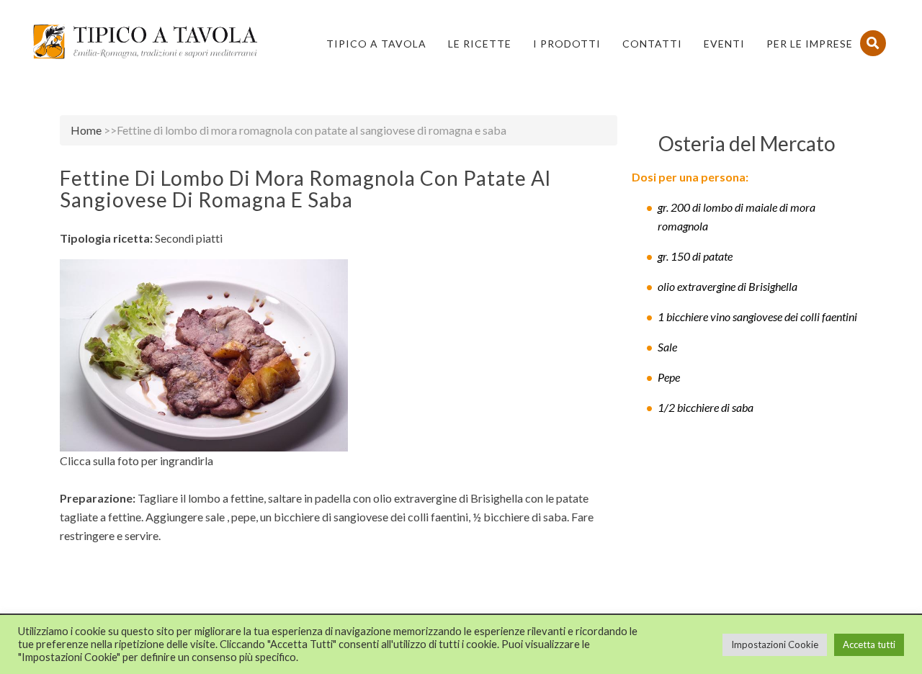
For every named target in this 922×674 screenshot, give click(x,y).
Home (86, 130)
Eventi (724, 43)
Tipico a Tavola (376, 43)
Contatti (652, 43)
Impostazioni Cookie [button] (774, 644)
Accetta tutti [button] (869, 644)
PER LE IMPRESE (809, 43)
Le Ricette (479, 43)
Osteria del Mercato (747, 143)
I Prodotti (567, 43)
